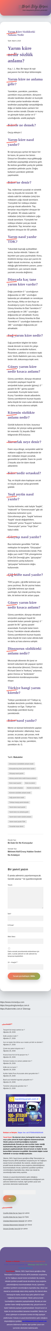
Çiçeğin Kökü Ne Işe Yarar (12, 1213)
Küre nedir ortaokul (16, 788)
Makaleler (18, 757)
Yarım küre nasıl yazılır (17, 807)
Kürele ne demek (33, 788)
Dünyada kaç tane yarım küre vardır (22, 769)
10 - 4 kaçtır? (13, 962)
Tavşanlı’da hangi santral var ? (14, 1030)
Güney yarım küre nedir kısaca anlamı (22, 778)
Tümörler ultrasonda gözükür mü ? (15, 1086)
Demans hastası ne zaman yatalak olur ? (17, 1061)
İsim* (9, 914)
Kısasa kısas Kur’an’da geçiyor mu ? (16, 1055)
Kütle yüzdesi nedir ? (10, 1036)
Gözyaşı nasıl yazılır (16, 773)
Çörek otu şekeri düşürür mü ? (14, 1048)
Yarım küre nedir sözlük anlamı (20, 817)
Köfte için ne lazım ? (10, 1067)
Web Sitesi (11, 937)
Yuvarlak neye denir (16, 826)
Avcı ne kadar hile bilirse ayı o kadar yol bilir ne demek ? (23, 1042)
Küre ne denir (30, 783)
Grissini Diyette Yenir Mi (11, 1229)
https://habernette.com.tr (11, 1009)
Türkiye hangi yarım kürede (19, 802)
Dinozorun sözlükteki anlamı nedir (21, 764)
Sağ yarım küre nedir (16, 797)
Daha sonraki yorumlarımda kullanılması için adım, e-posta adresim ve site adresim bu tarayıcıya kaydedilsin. (23, 954)
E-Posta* (11, 925)
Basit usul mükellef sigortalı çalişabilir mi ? (18, 1080)
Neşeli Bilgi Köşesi (35, 6)
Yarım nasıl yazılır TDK (17, 822)
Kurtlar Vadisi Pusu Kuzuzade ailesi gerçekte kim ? (21, 1073)
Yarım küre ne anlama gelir (18, 812)
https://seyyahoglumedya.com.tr (14, 1005)
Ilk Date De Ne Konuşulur (20, 843)
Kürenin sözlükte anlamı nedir (19, 793)
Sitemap (26, 1009)
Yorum (10, 885)
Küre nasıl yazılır (15, 783)
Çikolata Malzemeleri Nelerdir (13, 1221)
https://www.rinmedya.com (12, 1002)
